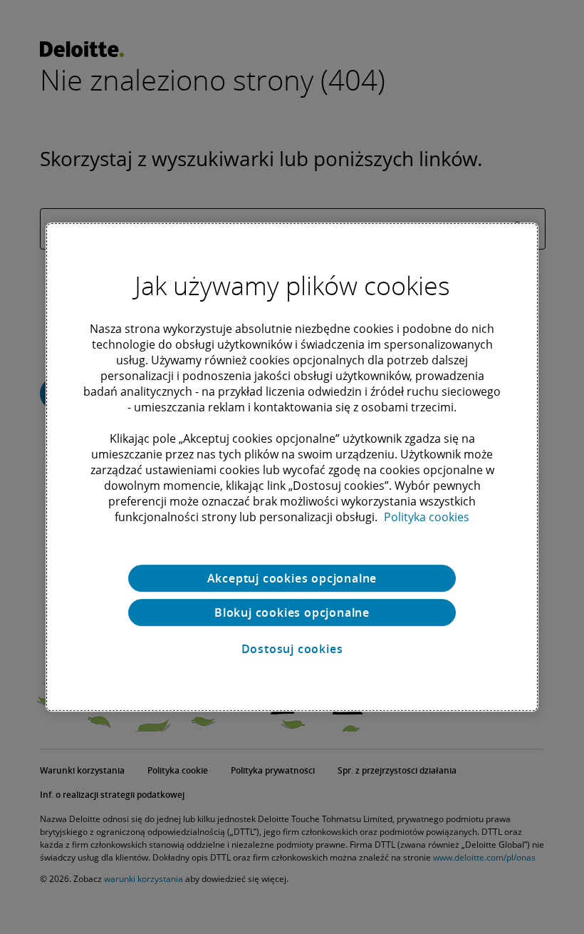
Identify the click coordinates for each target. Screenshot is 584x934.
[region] (292, 467)
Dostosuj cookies (292, 649)
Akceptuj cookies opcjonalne (292, 578)
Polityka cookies (426, 517)
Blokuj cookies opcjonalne (292, 612)
